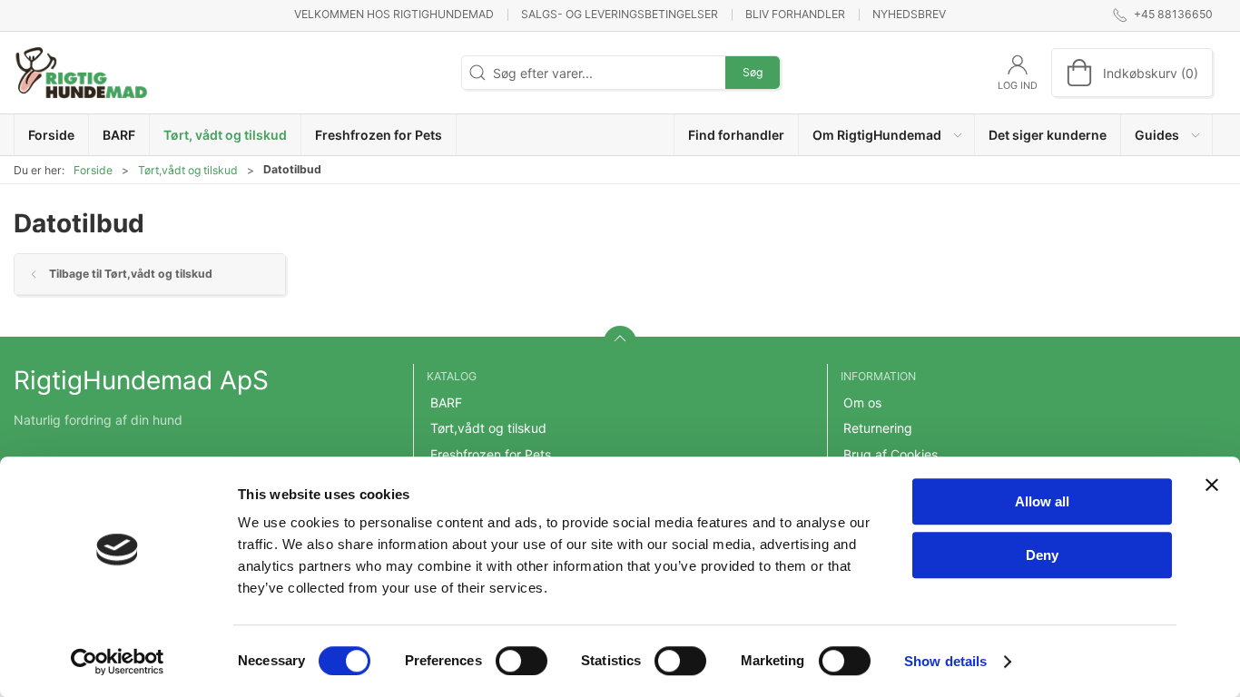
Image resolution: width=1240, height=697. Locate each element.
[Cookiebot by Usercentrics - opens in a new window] (117, 661)
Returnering (877, 428)
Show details (945, 661)
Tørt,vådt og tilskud (188, 170)
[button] (887, 134)
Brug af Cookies (890, 454)
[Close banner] (1212, 484)
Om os (862, 402)
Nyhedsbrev (909, 14)
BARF (446, 402)
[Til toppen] (620, 342)
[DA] (82, 72)
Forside (93, 170)
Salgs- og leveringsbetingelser (619, 14)
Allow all (1042, 501)
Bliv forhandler (795, 14)
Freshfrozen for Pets (490, 454)
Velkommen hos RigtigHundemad (394, 14)
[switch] (521, 660)
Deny (1042, 555)
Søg (753, 72)
